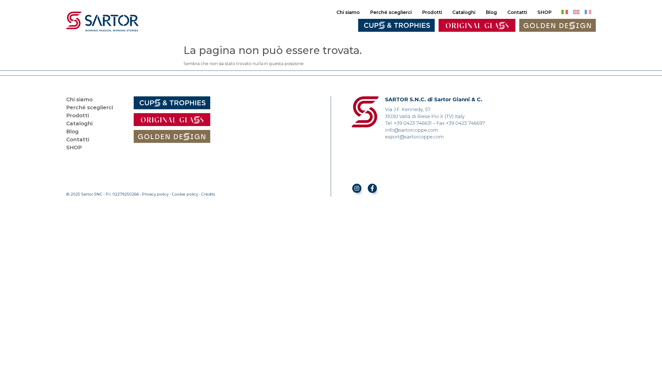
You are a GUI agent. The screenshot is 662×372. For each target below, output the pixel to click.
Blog (491, 12)
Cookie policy (185, 194)
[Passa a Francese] (588, 12)
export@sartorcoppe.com (414, 137)
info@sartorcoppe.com (411, 130)
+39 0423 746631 (413, 123)
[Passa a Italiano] (564, 12)
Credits (208, 194)
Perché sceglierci (391, 12)
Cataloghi (463, 12)
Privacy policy (155, 194)
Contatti (517, 12)
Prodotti (432, 12)
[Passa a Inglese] (576, 12)
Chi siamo (348, 12)
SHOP (544, 12)
